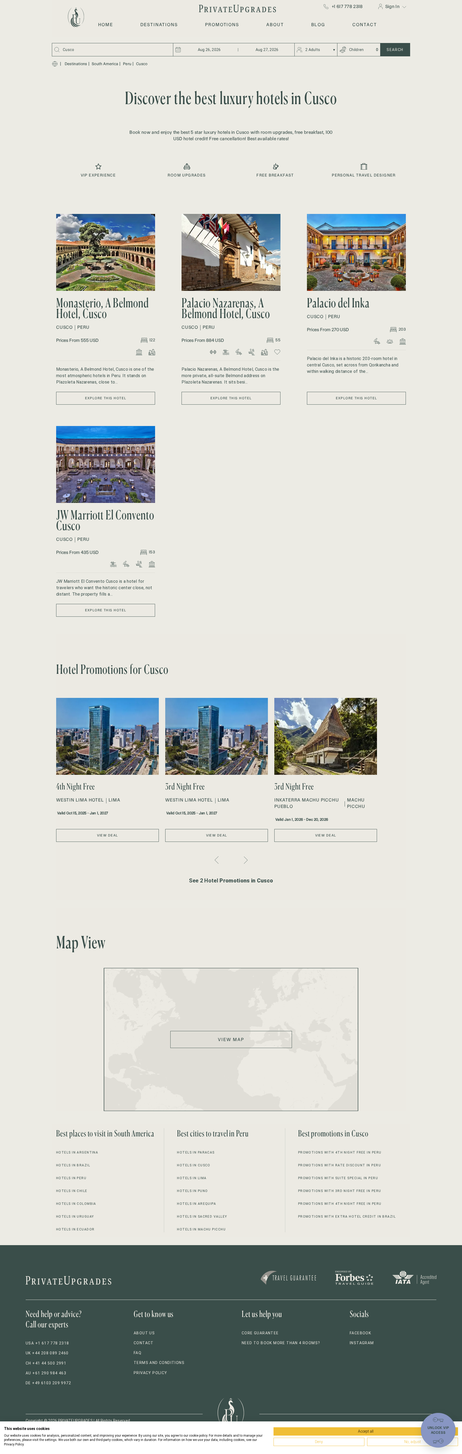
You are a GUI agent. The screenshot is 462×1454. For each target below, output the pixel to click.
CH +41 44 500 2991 (46, 1363)
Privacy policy (150, 1373)
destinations (159, 24)
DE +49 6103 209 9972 (48, 1383)
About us (144, 1333)
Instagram (362, 1343)
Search (395, 50)
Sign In (392, 6)
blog (318, 24)
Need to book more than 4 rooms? (281, 1343)
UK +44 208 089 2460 (47, 1353)
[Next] (245, 860)
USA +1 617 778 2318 (47, 1343)
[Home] (55, 64)
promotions (222, 24)
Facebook (360, 1333)
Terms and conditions (159, 1363)
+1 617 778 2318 (347, 6)
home (105, 24)
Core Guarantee (260, 1333)
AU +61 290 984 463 (46, 1373)
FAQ (137, 1353)
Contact (144, 1343)
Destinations (76, 63)
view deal (107, 835)
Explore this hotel (105, 398)
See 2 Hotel (231, 880)
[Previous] (217, 860)
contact (364, 24)
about (275, 24)
